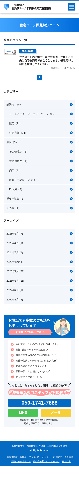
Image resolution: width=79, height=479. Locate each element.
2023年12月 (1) (15, 261)
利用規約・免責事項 (63, 457)
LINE (23, 412)
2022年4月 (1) (14, 290)
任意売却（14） (18, 132)
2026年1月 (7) (14, 233)
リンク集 (66, 461)
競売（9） (15, 123)
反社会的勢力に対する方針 (46, 461)
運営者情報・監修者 (16, 457)
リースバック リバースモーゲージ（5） (32, 113)
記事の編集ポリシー (21, 461)
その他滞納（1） (19, 151)
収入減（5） (16, 189)
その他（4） (13, 208)
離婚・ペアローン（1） (22, 179)
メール (56, 412)
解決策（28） (14, 104)
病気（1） (15, 170)
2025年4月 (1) (14, 243)
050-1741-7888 (39, 403)
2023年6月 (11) (15, 280)
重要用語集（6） (16, 198)
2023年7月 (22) (15, 271)
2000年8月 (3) (14, 299)
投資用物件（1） (19, 161)
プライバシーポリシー (40, 457)
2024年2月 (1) (14, 252)
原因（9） (12, 142)
